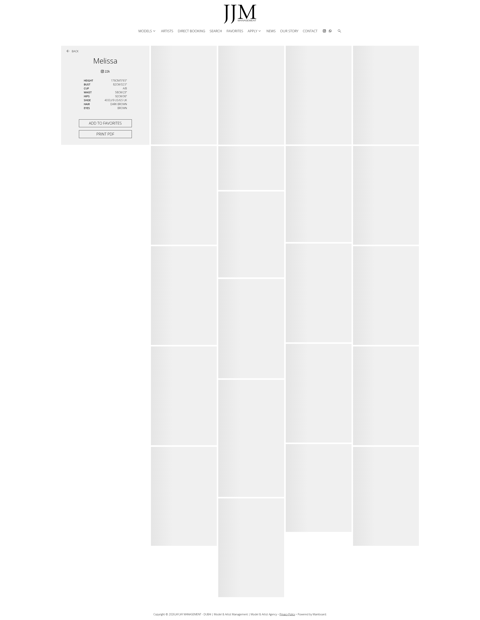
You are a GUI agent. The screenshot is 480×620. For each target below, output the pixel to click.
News (271, 31)
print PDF (105, 134)
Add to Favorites (105, 123)
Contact (310, 31)
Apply (255, 31)
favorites (234, 31)
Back (72, 51)
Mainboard (319, 614)
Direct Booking (191, 31)
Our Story (289, 31)
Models (147, 31)
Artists (167, 31)
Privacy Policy (287, 614)
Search (216, 31)
